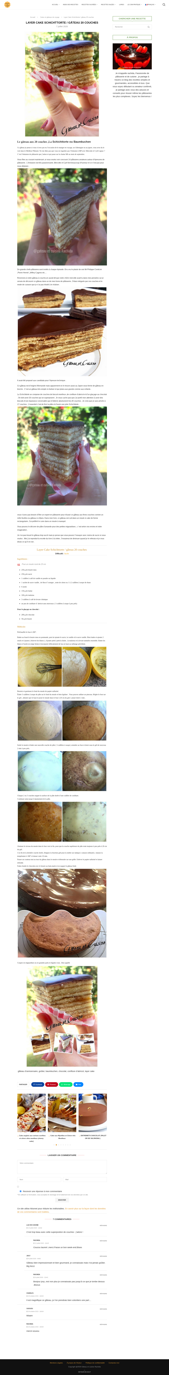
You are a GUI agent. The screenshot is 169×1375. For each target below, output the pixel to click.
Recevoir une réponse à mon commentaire (42, 1188)
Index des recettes (70, 4)
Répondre (103, 1222)
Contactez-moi (114, 1360)
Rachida (36, 1237)
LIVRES (121, 4)
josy (28, 1253)
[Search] (164, 4)
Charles (30, 1290)
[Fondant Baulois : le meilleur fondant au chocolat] (93, 1113)
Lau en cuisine (32, 1222)
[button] (20, 1118)
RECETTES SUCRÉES (89, 4)
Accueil (55, 4)
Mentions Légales (56, 1360)
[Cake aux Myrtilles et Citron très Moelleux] (31, 1113)
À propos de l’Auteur (74, 1360)
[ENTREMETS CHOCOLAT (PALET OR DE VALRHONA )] (62, 1113)
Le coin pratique (133, 4)
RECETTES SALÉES (107, 4)
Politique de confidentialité (95, 1360)
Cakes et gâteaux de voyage (49, 17)
